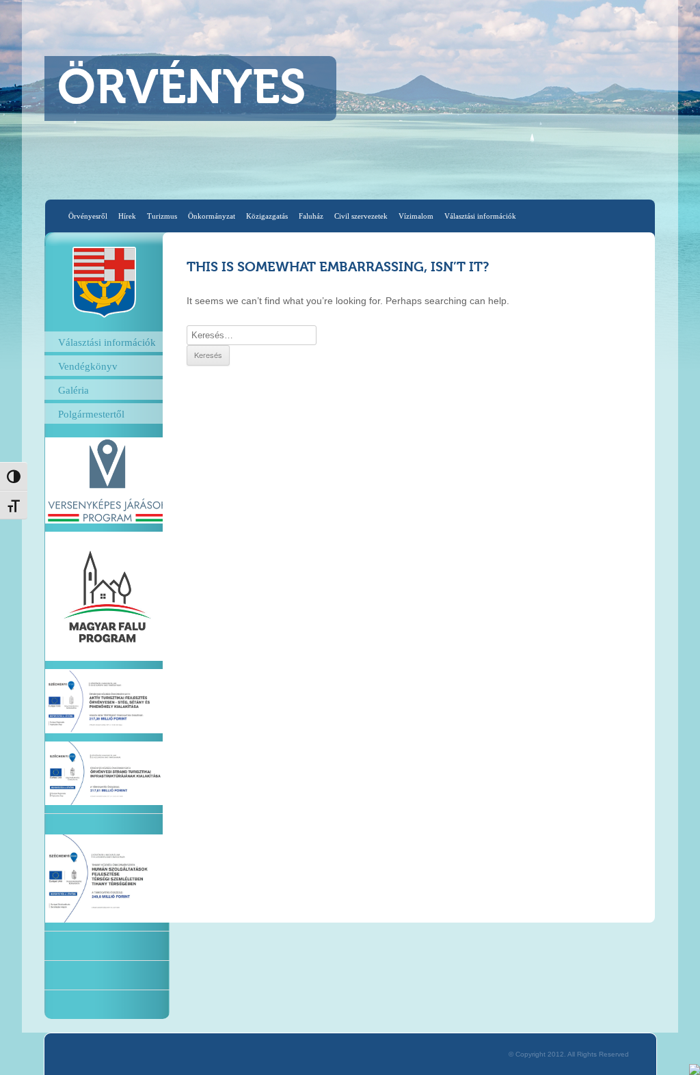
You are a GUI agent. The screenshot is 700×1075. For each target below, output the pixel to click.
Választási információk (480, 216)
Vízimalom (416, 216)
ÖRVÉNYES (181, 90)
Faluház (311, 216)
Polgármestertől (91, 414)
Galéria (73, 390)
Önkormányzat (211, 216)
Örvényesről (87, 216)
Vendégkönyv (88, 366)
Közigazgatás (267, 216)
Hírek (127, 216)
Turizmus (162, 216)
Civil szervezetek (361, 216)
